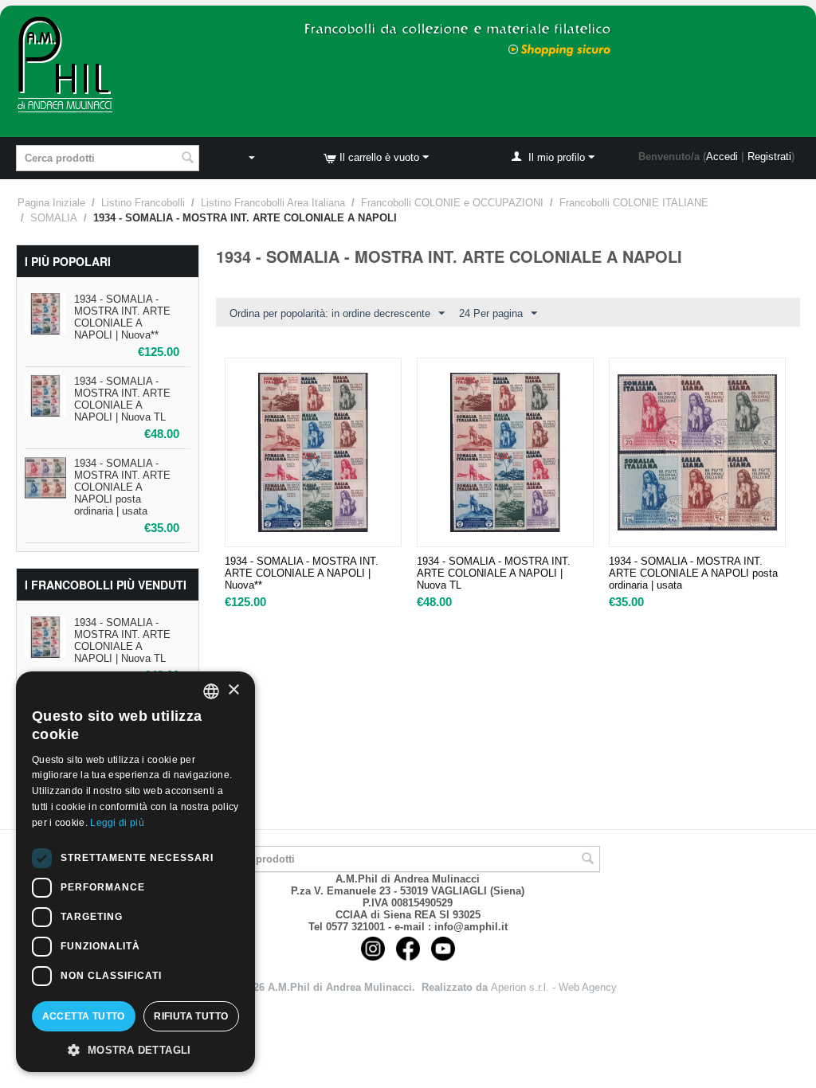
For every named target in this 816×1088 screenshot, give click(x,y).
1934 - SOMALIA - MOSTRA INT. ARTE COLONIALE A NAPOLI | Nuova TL (122, 399)
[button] (135, 1049)
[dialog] (135, 871)
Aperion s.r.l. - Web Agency (554, 987)
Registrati (769, 156)
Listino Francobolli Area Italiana (273, 203)
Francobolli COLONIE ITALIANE (633, 203)
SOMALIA (53, 218)
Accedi (722, 156)
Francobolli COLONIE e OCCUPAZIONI (452, 203)
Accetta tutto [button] (83, 1016)
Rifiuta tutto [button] (191, 1016)
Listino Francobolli (143, 203)
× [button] (233, 690)
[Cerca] (187, 159)
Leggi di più (117, 822)
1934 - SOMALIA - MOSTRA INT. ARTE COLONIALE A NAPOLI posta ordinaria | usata (122, 487)
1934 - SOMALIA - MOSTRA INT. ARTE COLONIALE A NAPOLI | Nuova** (122, 317)
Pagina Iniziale (51, 203)
